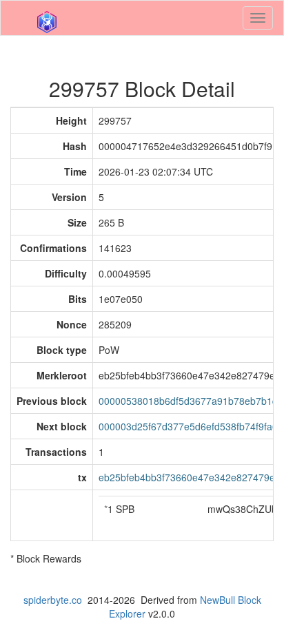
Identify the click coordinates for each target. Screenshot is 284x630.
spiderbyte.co (52, 600)
